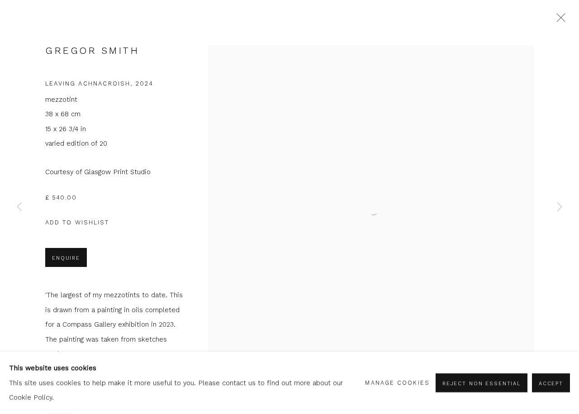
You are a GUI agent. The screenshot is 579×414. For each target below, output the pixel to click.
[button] (77, 222)
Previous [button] (19, 207)
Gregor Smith (92, 51)
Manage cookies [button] (397, 382)
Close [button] (558, 20)
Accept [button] (551, 383)
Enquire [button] (66, 258)
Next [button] (559, 207)
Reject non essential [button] (481, 383)
